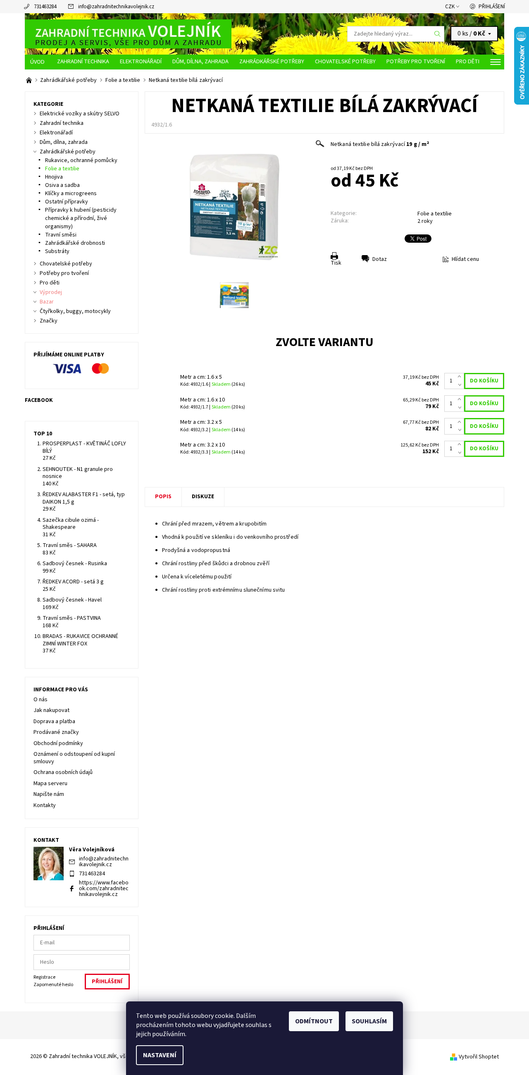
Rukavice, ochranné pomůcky (81, 160)
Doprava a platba (54, 721)
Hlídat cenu (465, 259)
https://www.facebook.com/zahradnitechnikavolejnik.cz (104, 888)
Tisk (336, 263)
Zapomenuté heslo (53, 984)
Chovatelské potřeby (345, 61)
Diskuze (203, 496)
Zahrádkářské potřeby (271, 61)
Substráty (57, 251)
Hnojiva (54, 177)
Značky (48, 321)
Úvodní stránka (38, 62)
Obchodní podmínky (58, 743)
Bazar (47, 302)
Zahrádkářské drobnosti (75, 243)
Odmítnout (314, 1021)
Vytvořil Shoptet (479, 1057)
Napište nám (48, 794)
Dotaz (379, 259)
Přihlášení (492, 6)
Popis (163, 496)
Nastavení (159, 1055)
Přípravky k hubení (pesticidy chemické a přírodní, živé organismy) (81, 218)
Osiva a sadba (62, 185)
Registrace (44, 977)
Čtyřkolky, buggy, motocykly (75, 311)
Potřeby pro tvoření (415, 61)
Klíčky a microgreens (71, 193)
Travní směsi (60, 235)
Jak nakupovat (51, 710)
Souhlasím (369, 1021)
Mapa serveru (50, 783)
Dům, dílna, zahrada (200, 61)
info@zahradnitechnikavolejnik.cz (116, 6)
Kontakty (44, 805)
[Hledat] (437, 34)
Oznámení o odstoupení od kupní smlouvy (74, 758)
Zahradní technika (83, 61)
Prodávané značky (56, 732)
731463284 (45, 6)
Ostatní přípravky (66, 202)
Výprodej (51, 292)
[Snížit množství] (461, 385)
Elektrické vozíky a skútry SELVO (79, 114)
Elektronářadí (141, 61)
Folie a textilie (434, 214)
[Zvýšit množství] (461, 377)
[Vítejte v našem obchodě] (29, 80)
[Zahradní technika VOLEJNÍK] (128, 33)
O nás (40, 699)
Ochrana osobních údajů (63, 772)
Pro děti (467, 61)
